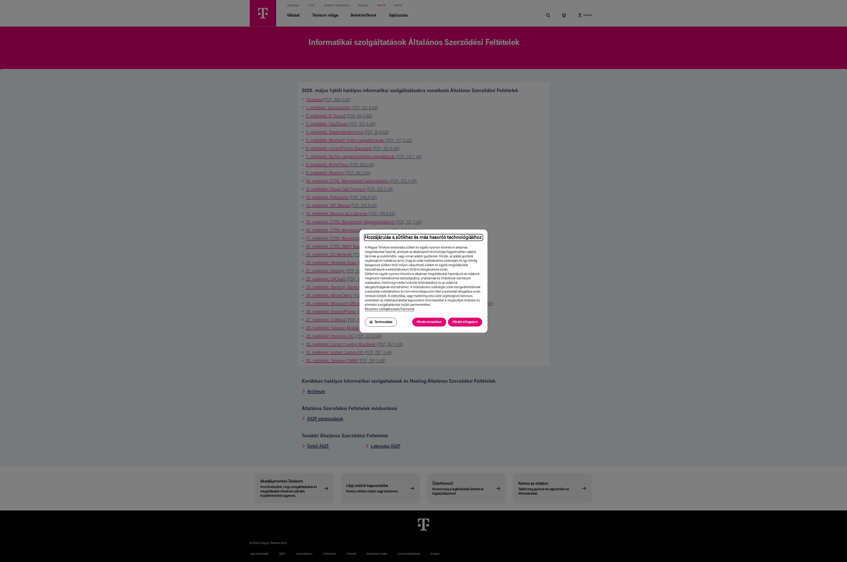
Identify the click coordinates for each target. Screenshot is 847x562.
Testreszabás (383, 322)
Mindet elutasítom (429, 322)
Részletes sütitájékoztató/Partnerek (389, 309)
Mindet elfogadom (465, 322)
